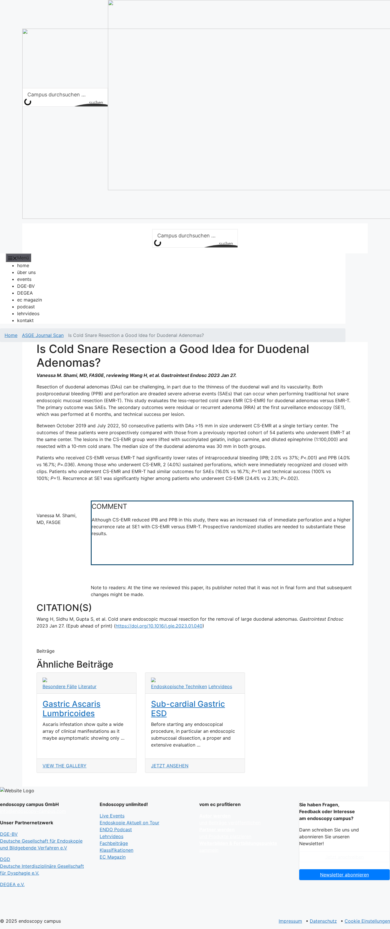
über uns (26, 272)
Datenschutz (323, 921)
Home (11, 335)
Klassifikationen (116, 850)
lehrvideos (28, 313)
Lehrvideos (220, 686)
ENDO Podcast (116, 829)
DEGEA (25, 293)
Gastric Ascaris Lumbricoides (71, 708)
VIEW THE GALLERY (65, 766)
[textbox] (222, 532)
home (23, 265)
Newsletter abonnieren (344, 875)
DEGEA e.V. (12, 884)
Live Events (112, 816)
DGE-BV (26, 286)
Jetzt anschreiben (344, 857)
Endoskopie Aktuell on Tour (129, 822)
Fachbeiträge (114, 843)
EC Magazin (113, 857)
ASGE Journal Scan (43, 335)
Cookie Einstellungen (367, 921)
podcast (26, 306)
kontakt (25, 320)
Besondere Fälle (60, 686)
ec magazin (29, 300)
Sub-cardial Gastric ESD (188, 708)
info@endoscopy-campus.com (33, 811)
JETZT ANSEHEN (169, 766)
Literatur (87, 686)
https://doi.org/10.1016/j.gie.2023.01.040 (159, 626)
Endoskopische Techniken (179, 686)
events (24, 279)
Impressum (290, 921)
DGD (42, 866)
